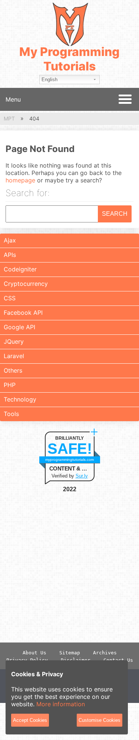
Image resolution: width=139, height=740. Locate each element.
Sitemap (69, 652)
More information (60, 704)
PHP (10, 385)
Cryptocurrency (26, 283)
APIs (10, 254)
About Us (34, 652)
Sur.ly (82, 476)
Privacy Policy (27, 660)
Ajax (10, 240)
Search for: (28, 193)
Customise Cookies (99, 720)
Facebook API (23, 312)
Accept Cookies (30, 720)
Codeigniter (20, 269)
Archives (105, 652)
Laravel (14, 356)
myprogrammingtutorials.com (69, 459)
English (49, 79)
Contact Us (118, 660)
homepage (20, 180)
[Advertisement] (69, 567)
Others (13, 370)
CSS (10, 298)
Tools (11, 413)
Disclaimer (75, 660)
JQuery (14, 341)
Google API (19, 327)
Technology (20, 399)
